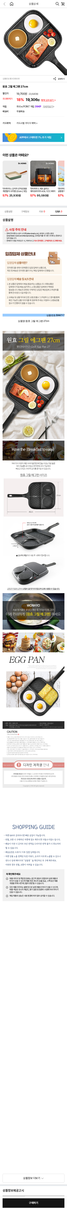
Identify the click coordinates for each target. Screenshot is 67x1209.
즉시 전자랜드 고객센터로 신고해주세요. (48, 241)
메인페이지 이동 (11, 3)
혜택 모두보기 (47, 100)
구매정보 (25, 211)
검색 (57, 4)
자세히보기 (48, 106)
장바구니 (62, 4)
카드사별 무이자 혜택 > (27, 123)
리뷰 (42, 211)
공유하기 (61, 79)
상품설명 (8, 211)
